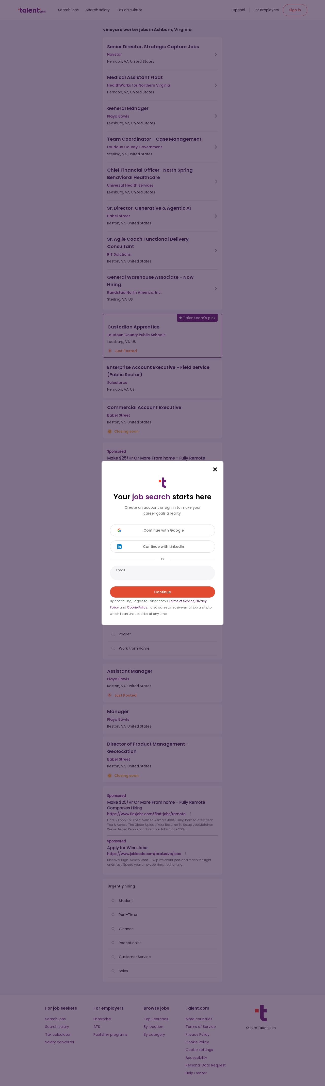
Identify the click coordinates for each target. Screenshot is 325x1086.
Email (120, 570)
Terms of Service (181, 601)
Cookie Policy (137, 607)
